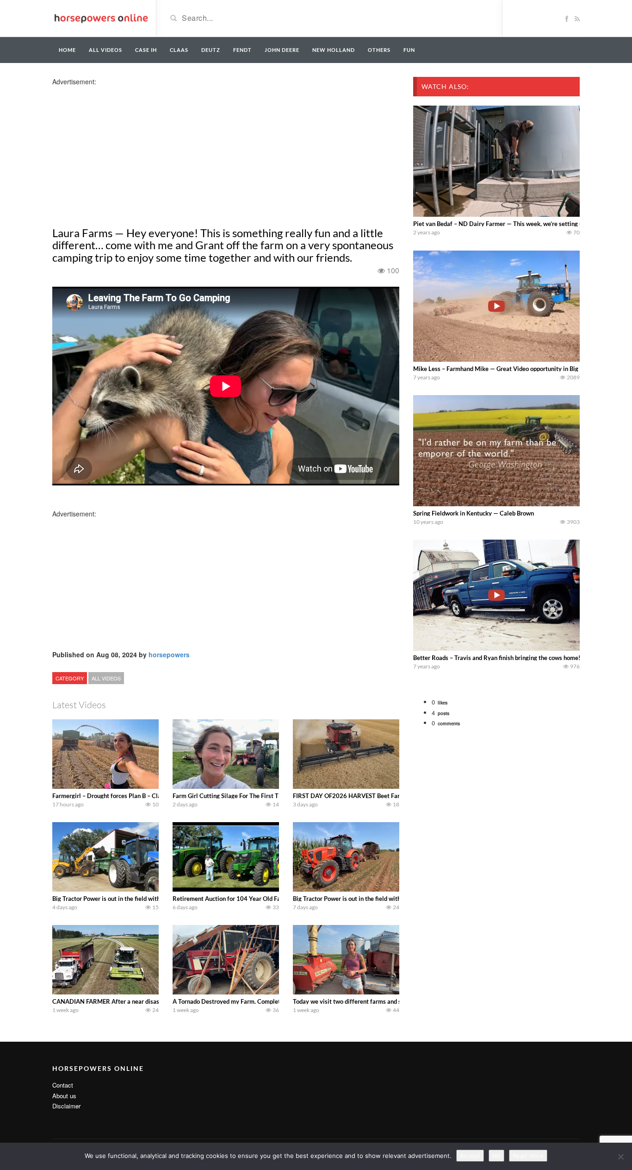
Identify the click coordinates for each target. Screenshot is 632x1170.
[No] (620, 1156)
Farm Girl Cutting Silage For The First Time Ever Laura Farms (255, 795)
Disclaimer (66, 1105)
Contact (62, 1085)
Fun (409, 50)
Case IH (146, 50)
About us (64, 1095)
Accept (470, 1155)
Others (379, 50)
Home (67, 50)
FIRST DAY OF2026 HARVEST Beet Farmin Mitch (360, 795)
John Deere (282, 50)
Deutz (210, 50)
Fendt (242, 50)
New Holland (333, 50)
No (496, 1155)
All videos (105, 50)
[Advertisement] (125, 151)
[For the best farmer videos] (100, 17)
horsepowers (169, 654)
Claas (179, 50)
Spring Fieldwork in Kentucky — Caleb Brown (473, 513)
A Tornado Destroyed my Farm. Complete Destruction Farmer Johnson (267, 1001)
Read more (528, 1155)
